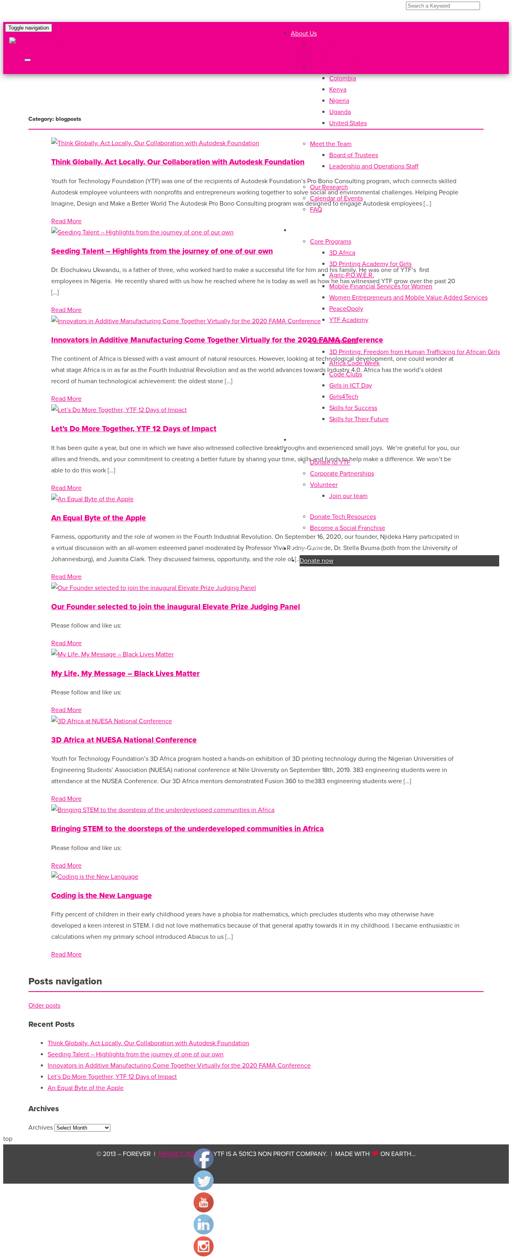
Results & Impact (333, 56)
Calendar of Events (336, 198)
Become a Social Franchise (347, 528)
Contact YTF (308, 549)
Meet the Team (331, 144)
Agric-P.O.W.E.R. (351, 275)
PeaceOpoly (346, 309)
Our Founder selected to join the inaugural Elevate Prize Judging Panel (175, 606)
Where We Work (332, 67)
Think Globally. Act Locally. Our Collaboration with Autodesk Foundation (177, 161)
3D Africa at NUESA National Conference (124, 739)
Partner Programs (334, 341)
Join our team (348, 496)
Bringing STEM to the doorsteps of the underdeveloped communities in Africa (187, 828)
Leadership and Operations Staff (373, 166)
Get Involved (308, 451)
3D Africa (342, 253)
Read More (66, 221)
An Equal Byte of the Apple (98, 517)
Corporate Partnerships (342, 474)
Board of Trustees (353, 155)
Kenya (337, 90)
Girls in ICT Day (350, 386)
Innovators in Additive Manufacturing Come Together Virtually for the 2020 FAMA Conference (217, 339)
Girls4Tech (343, 397)
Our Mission (326, 45)
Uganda (340, 112)
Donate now (317, 561)
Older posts (44, 1006)
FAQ (316, 210)
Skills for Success (353, 408)
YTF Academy (348, 320)
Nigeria (339, 101)
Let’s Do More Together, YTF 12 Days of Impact (133, 428)
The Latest (305, 440)
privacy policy (182, 1154)
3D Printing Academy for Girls (370, 264)
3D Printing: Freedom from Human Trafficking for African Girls (414, 352)
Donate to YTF (330, 462)
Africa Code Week (354, 363)
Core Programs (330, 242)
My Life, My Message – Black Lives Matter (125, 673)
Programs (304, 230)
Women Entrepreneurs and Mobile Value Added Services (408, 298)
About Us (304, 34)
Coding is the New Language (101, 895)
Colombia (342, 78)
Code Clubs (345, 374)
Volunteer (324, 485)
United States (348, 123)
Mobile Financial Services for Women (380, 286)
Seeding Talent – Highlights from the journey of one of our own (162, 251)
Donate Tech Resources (343, 517)
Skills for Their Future (359, 419)
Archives (40, 1128)
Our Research (329, 187)
